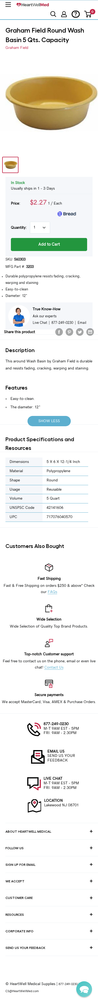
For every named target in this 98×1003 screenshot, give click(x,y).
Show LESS (49, 421)
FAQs (52, 592)
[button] (84, 989)
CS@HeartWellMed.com (22, 991)
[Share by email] (90, 332)
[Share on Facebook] (59, 332)
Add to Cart (49, 244)
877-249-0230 (56, 724)
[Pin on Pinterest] (69, 332)
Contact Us (53, 667)
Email (82, 322)
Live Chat (40, 322)
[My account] (64, 14)
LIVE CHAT (53, 779)
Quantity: (19, 228)
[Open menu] (8, 4)
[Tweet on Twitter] (80, 332)
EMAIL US (56, 751)
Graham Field (16, 48)
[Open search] (53, 14)
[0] (88, 14)
